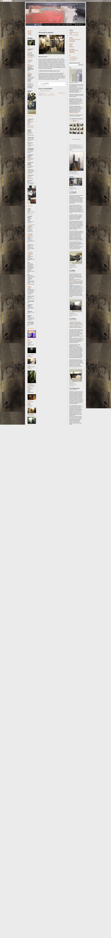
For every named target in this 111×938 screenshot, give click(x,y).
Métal (33, 548)
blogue (29, 513)
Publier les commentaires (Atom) (49, 94)
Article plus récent (42, 93)
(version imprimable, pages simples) (75, 600)
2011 (30, 592)
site (30, 569)
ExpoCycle (29, 526)
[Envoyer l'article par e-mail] (41, 83)
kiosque (29, 540)
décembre (31, 600)
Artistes (29, 510)
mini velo (29, 550)
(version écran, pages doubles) (74, 598)
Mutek (28, 552)
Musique (65, 26)
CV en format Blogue (73, 59)
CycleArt (29, 365)
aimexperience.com (31, 56)
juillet (31, 608)
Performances (44, 26)
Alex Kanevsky (71, 842)
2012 (30, 591)
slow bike (33, 569)
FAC (28, 529)
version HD (71, 150)
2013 (30, 589)
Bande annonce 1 (31, 125)
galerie (29, 533)
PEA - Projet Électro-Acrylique (30, 31)
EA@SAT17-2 (30, 33)
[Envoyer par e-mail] (43, 83)
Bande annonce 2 (31, 126)
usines (29, 575)
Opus (33, 553)
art (32, 507)
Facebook (71, 43)
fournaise (33, 532)
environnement (30, 525)
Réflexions (31, 631)
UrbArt (29, 574)
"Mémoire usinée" (31, 502)
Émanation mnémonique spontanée (30, 522)
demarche (33, 519)
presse (33, 559)
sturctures (33, 570)
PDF (70, 597)
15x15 (29, 339)
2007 (30, 598)
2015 (30, 586)
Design (50, 26)
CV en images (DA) (72, 56)
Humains (29, 537)
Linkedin (70, 44)
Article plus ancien (62, 93)
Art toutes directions (31, 509)
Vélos (70, 26)
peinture (45, 85)
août (30, 607)
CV (83, 26)
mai (30, 643)
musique (33, 551)
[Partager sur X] (45, 83)
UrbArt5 (33, 574)
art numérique (32, 508)
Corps (31, 518)
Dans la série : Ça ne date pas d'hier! (31, 626)
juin (30, 641)
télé (28, 572)
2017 (30, 583)
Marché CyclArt (30, 414)
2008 (30, 597)
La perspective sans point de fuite (32, 616)
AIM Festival (30, 52)
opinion (30, 553)
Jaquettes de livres (31, 539)
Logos (34, 545)
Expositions (38, 26)
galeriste (33, 533)
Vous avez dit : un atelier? (31, 629)
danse (30, 519)
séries (28, 569)
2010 (30, 594)
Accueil (27, 26)
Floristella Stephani (31, 530)
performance (30, 555)
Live (31, 545)
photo (28, 557)
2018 (30, 582)
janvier (31, 649)
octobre (31, 604)
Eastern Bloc (30, 368)
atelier (42, 85)
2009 (30, 595)
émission (29, 524)
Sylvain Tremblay (31, 639)
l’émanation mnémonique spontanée (75, 325)
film (34, 529)
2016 (30, 585)
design (29, 520)
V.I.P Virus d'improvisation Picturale (30, 401)
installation (33, 538)
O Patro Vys (32, 552)
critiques (33, 518)
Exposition (30, 528)
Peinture (32, 26)
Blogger (57, 929)
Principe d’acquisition (31, 560)
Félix (32, 529)
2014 (30, 588)
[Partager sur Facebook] (47, 83)
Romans (60, 26)
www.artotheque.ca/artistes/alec (74, 605)
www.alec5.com (72, 41)
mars (31, 646)
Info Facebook (30, 57)
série (34, 568)
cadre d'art (32, 513)
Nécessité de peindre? (31, 610)
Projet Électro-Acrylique (73, 50)
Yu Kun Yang (71, 904)
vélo (30, 576)
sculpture (31, 568)
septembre (32, 605)
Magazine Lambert (30, 486)
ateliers (29, 511)
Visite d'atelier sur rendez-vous (75, 39)
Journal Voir (31, 493)
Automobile (33, 511)
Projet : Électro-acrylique (31, 562)
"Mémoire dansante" (31, 501)
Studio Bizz (29, 570)
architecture (29, 507)
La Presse (30, 487)
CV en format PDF (72, 60)
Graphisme (55, 26)
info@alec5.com (72, 40)
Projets (74, 26)
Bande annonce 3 (31, 127)
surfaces (33, 571)
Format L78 (29, 531)
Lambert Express (31, 483)
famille (30, 529)
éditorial (33, 520)
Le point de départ (31, 633)
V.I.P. (31, 575)
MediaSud (30, 488)
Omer (28, 553)
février (31, 647)
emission (33, 523)
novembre (31, 602)
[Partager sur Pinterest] (48, 83)
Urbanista (33, 573)
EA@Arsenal (30, 59)
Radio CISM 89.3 (31, 492)
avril (30, 644)
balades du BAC (31, 512)
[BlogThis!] (44, 83)
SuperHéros (29, 571)
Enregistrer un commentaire (45, 90)
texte (30, 572)
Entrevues (79, 26)
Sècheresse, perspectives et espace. (32, 636)
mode (31, 550)
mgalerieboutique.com (31, 214)
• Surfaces (71, 31)
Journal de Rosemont (30, 497)
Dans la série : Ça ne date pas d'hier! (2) (31, 620)
